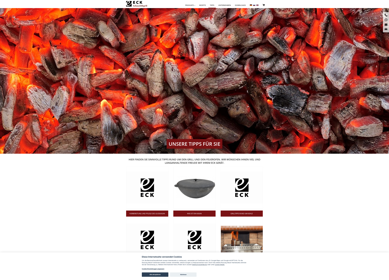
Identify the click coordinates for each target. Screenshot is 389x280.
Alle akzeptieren (155, 274)
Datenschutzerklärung (199, 264)
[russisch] (254, 5)
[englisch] (257, 5)
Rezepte (202, 5)
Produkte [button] (189, 5)
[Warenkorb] (264, 5)
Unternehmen (224, 5)
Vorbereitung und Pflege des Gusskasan (147, 213)
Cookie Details (219, 264)
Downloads (240, 5)
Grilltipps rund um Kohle (242, 213)
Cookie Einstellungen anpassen (153, 269)
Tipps (212, 5)
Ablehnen (183, 274)
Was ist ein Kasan (194, 213)
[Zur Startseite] (136, 4)
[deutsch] (251, 5)
